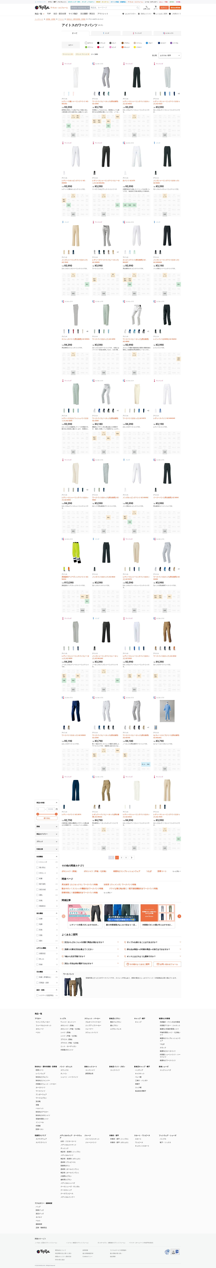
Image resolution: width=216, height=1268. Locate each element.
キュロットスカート (142, 1146)
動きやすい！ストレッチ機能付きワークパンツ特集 (82, 888)
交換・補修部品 (41, 1227)
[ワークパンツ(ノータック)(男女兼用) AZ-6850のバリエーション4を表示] (139, 331)
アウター (38, 1018)
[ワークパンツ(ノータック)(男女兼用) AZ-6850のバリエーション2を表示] (129, 331)
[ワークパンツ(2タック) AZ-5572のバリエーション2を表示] (129, 410)
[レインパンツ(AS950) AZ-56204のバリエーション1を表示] (155, 331)
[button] (39, 13)
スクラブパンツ (41, 1142)
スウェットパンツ (91, 1032)
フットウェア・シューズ (167, 1135)
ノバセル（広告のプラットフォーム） (46, 1243)
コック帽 (138, 1087)
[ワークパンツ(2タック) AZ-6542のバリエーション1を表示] (155, 648)
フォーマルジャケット (44, 1025)
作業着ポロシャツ (67, 1050)
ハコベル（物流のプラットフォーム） (77, 1243)
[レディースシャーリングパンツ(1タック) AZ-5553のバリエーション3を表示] (73, 489)
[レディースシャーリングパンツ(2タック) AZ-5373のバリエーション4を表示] (139, 569)
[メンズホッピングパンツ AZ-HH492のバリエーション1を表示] (125, 489)
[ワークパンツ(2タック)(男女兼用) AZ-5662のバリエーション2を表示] (99, 489)
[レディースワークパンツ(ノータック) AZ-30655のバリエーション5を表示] (113, 252)
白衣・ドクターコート (68, 1141)
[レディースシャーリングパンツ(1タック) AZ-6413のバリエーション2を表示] (129, 806)
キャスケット (140, 1073)
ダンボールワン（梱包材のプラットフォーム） (112, 1243)
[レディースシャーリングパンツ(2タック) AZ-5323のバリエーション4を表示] (169, 93)
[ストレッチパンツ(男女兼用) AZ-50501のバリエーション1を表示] (64, 331)
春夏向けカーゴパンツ (168, 1051)
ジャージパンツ (90, 1142)
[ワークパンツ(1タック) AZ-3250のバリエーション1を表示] (94, 331)
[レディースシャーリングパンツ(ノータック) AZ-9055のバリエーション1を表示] (64, 648)
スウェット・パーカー (92, 1018)
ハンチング (139, 1070)
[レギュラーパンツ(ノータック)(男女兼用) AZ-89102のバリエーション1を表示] (94, 806)
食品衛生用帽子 (140, 1091)
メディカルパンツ (67, 1155)
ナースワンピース (67, 1193)
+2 (148, 410)
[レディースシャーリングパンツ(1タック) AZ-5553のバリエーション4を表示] (78, 489)
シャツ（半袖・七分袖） (69, 1036)
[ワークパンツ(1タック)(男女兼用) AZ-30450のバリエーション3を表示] (165, 569)
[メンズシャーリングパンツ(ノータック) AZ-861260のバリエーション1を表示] (94, 648)
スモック (163, 1047)
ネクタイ (39, 1217)
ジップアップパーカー (93, 1025)
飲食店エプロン (114, 1018)
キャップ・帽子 (139, 1018)
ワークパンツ (40, 1091)
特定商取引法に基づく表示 (63, 1253)
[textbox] (115, 8)
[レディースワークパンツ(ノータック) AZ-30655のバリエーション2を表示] (99, 252)
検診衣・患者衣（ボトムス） (71, 1159)
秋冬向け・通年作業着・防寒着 (46, 1066)
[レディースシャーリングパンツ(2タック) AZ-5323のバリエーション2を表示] (160, 93)
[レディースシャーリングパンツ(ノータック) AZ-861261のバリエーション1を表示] (94, 173)
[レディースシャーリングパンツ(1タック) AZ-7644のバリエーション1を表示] (155, 806)
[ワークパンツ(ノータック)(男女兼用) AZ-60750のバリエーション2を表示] (129, 727)
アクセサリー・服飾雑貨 (43, 1203)
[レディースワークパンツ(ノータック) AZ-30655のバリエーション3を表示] (104, 252)
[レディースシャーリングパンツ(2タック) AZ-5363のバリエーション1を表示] (125, 648)
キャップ (138, 1022)
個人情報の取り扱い (116, 1253)
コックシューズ (165, 1070)
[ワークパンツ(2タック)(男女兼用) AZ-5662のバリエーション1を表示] (94, 489)
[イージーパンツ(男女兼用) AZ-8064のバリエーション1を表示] (155, 489)
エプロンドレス (115, 1029)
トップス (63, 1018)
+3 (179, 93)
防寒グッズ (40, 1210)
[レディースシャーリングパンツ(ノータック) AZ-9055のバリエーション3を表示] (73, 648)
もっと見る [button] (176, 871)
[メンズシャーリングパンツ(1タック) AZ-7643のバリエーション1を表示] (64, 252)
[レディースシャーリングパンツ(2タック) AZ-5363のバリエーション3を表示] (134, 648)
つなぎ (149, 871)
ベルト (38, 1220)
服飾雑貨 (39, 1224)
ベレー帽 (138, 1077)
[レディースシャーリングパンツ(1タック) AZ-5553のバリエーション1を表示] (64, 489)
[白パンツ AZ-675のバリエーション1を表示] (125, 173)
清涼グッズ (40, 1214)
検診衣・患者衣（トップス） (71, 1152)
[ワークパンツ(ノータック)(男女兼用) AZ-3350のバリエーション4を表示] (108, 410)
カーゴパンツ (40, 1087)
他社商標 (112, 1256)
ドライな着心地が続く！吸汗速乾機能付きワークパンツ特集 (133, 888)
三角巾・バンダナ (141, 1080)
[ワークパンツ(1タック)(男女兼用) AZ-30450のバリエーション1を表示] (155, 569)
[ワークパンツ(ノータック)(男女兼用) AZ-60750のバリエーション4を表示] (139, 727)
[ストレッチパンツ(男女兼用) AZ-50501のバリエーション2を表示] (68, 331)
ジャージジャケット (92, 1139)
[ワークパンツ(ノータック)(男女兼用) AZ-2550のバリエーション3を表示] (104, 727)
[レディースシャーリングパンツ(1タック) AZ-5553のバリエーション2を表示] (68, 489)
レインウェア (40, 1073)
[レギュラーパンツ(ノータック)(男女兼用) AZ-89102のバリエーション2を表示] (99, 806)
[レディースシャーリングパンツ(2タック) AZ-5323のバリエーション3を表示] (165, 93)
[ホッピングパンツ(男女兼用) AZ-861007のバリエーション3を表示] (134, 252)
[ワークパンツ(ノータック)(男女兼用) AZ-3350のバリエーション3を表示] (104, 410)
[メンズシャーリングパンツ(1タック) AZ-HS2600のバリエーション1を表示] (155, 252)
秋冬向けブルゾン (42, 1077)
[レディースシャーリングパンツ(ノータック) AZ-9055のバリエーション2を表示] (68, 648)
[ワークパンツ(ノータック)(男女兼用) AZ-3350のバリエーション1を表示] (94, 410)
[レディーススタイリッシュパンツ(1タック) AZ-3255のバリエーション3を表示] (73, 410)
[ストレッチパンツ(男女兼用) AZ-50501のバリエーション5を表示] (82, 331)
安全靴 (38, 1101)
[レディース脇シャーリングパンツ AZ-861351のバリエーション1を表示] (64, 93)
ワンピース (139, 1142)
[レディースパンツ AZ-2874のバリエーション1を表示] (64, 806)
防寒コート (162, 871)
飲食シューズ (163, 1066)
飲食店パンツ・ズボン (117, 1066)
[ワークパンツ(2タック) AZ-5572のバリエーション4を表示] (139, 410)
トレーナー (89, 1029)
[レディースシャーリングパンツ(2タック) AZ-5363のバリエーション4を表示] (139, 648)
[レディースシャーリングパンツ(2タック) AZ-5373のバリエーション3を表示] (134, 569)
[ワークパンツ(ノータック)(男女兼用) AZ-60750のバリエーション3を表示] (134, 727)
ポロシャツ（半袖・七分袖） (95, 871)
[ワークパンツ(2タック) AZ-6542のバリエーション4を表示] (169, 648)
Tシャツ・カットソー (68, 1022)
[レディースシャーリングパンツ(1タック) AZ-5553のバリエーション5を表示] (82, 489)
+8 (87, 331)
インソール (40, 1122)
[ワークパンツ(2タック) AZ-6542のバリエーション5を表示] (174, 648)
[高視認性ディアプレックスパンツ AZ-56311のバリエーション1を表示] (64, 569)
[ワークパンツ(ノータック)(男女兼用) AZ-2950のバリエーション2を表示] (99, 93)
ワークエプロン (41, 1098)
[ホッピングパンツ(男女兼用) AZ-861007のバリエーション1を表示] (125, 252)
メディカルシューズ (68, 1183)
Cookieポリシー (87, 1256)
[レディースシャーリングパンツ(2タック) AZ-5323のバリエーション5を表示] (174, 93)
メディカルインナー (68, 1197)
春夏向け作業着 (164, 1018)
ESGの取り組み (60, 1259)
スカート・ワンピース (142, 1135)
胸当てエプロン (115, 1022)
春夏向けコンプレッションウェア (126, 871)
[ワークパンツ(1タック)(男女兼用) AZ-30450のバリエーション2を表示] (160, 569)
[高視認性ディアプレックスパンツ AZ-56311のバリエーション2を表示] (68, 569)
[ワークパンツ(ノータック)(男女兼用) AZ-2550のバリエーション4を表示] (108, 727)
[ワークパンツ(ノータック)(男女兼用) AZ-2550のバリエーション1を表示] (94, 727)
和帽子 (137, 1084)
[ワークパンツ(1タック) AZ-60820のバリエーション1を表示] (64, 727)
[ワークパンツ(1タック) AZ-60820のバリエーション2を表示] (68, 727)
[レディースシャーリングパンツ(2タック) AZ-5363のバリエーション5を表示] (143, 648)
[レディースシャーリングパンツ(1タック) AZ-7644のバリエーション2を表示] (160, 806)
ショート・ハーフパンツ (69, 1077)
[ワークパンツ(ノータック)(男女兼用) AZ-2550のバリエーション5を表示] (113, 727)
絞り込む (47, 818)
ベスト (38, 1032)
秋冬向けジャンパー (43, 1080)
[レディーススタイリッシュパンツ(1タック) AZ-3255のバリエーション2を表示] (68, 410)
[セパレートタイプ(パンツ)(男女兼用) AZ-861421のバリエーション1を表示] (155, 727)
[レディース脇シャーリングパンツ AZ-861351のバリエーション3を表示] (73, 93)
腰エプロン (114, 1025)
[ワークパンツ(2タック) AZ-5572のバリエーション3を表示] (134, 410)
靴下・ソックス (165, 1142)
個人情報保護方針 (88, 1253)
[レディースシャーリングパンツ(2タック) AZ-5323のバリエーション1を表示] (155, 93)
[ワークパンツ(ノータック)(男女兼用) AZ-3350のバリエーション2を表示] (99, 410)
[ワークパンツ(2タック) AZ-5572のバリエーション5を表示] (143, 410)
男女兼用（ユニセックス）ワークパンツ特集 (80, 884)
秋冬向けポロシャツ (43, 1115)
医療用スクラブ (40, 1135)
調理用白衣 (89, 1073)
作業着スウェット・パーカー (46, 1084)
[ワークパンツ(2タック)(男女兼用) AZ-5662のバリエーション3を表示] (104, 489)
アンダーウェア (41, 1094)
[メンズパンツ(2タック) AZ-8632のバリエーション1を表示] (94, 569)
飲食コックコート (90, 1066)
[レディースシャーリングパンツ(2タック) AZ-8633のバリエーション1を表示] (125, 93)
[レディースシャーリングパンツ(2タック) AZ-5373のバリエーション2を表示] (129, 569)
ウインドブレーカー (43, 1022)
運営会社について (60, 1250)
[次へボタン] (179, 916)
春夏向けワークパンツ (168, 1060)
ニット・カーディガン (68, 1046)
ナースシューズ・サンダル (70, 1186)
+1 (118, 252)
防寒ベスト (40, 1129)
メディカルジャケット (68, 1145)
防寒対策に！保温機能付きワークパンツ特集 (80, 893)
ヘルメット (40, 1108)
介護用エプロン (66, 1176)
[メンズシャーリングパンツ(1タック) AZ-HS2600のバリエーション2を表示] (160, 252)
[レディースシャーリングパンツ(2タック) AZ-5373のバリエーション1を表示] (125, 569)
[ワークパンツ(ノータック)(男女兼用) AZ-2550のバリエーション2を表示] (99, 727)
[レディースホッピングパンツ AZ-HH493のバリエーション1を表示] (64, 173)
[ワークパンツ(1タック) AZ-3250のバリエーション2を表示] (99, 331)
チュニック (65, 1148)
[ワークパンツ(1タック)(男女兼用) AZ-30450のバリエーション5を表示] (174, 569)
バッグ (38, 1207)
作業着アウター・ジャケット (170, 1025)
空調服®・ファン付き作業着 (170, 1022)
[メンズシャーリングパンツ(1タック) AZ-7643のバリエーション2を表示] (68, 252)
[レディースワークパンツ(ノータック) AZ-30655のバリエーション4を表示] (108, 252)
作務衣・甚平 (114, 1135)
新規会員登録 (175, 8)
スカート (138, 1139)
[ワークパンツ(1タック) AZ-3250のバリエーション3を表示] (104, 331)
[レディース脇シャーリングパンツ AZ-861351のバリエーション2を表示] (68, 93)
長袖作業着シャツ (42, 1119)
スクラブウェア (41, 1139)
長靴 (37, 1105)
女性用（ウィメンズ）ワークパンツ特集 (120, 884)
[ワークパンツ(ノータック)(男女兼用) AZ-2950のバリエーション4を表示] (108, 93)
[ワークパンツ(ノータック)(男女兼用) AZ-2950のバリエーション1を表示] (94, 93)
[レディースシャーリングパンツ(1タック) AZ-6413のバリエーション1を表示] (125, 806)
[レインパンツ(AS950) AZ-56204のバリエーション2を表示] (160, 331)
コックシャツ (90, 1070)
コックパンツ (115, 1070)
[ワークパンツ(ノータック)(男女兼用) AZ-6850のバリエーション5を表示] (143, 331)
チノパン (64, 1073)
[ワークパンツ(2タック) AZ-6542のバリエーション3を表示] (165, 648)
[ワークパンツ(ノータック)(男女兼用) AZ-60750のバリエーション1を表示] (125, 727)
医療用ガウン (65, 1166)
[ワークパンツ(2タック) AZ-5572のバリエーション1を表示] (125, 410)
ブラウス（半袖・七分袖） (70, 1043)
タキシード (40, 1029)
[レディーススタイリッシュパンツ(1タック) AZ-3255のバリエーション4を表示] (78, 410)
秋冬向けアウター (42, 1112)
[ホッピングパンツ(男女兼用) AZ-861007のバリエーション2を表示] (129, 252)
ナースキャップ (66, 1190)
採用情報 (85, 1250)
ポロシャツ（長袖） (70, 871)
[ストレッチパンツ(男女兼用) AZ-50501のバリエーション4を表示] (78, 331)
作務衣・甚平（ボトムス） (119, 1142)
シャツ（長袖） (66, 1032)
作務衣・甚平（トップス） (119, 1139)
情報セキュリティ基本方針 (63, 1256)
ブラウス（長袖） (67, 1039)
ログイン (164, 8)
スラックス (65, 1070)
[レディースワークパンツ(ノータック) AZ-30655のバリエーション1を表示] (94, 252)
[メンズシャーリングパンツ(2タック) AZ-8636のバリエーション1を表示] (155, 173)
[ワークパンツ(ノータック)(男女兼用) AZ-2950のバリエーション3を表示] (104, 93)
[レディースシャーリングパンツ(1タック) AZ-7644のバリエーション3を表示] (165, 806)
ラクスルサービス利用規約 (118, 1250)
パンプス (163, 1139)
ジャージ (87, 1135)
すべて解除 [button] (94, 54)
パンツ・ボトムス (66, 1066)
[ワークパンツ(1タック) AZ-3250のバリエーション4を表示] (108, 331)
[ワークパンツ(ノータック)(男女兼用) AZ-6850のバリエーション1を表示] (125, 331)
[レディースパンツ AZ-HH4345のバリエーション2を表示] (160, 410)
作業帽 (38, 1126)
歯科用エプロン (66, 1179)
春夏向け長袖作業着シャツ (169, 1029)
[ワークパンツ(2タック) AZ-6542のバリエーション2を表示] (160, 648)
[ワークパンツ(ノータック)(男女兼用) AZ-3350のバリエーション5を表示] (113, 410)
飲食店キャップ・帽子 (142, 1066)
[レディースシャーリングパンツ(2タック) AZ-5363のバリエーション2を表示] (129, 648)
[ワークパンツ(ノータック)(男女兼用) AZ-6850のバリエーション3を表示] (134, 331)
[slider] (37, 814)
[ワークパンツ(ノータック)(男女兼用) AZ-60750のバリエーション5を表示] (143, 727)
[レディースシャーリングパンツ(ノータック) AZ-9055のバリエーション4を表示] (78, 648)
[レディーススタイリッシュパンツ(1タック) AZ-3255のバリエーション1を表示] (64, 410)
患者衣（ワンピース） (68, 1162)
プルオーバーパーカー (93, 1022)
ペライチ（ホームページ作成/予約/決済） (141, 1243)
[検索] (138, 8)
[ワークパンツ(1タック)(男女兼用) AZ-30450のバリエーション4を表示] (169, 569)
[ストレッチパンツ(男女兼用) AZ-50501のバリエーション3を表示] (73, 331)
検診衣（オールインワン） (70, 1173)
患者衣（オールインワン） (70, 1169)
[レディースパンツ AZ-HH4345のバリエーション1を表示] (155, 410)
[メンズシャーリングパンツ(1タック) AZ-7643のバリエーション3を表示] (73, 252)
